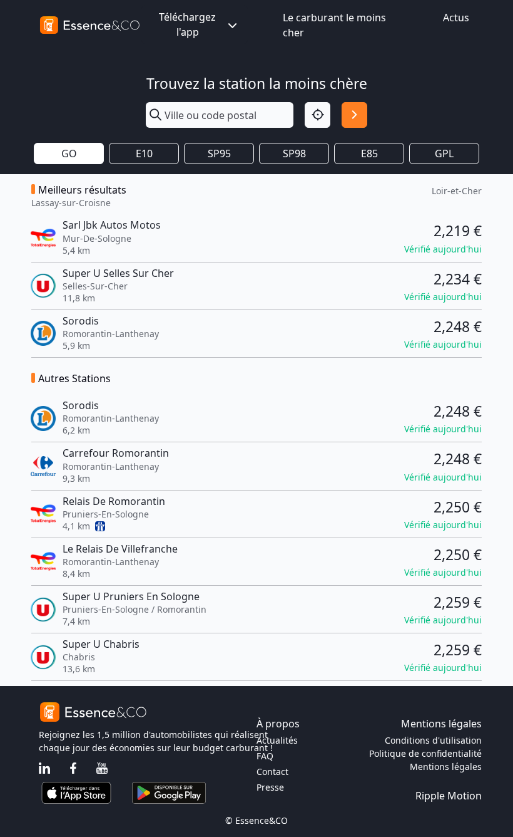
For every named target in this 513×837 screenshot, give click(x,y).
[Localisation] (317, 115)
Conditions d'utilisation (433, 740)
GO (69, 153)
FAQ (264, 756)
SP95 (219, 153)
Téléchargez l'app (187, 24)
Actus (456, 17)
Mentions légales (446, 766)
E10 (144, 153)
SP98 (294, 153)
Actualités (277, 740)
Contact (272, 771)
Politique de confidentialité (425, 753)
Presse (270, 787)
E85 (369, 153)
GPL (444, 153)
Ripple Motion (448, 796)
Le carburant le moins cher (334, 25)
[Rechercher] (354, 115)
